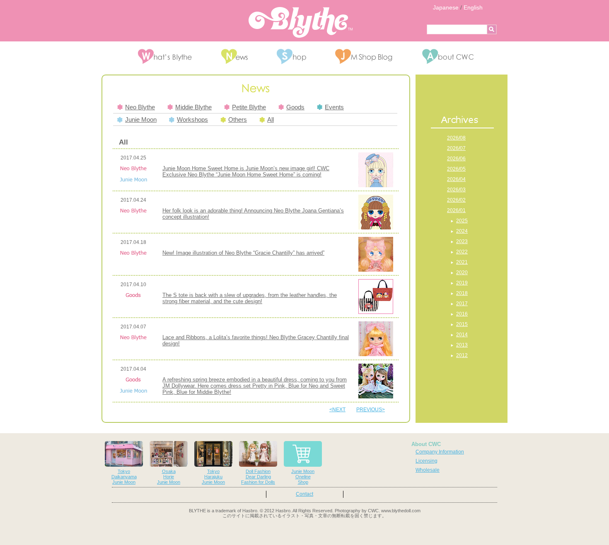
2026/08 (456, 138)
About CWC (426, 444)
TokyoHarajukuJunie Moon (213, 477)
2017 (462, 303)
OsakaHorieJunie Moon (168, 477)
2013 (462, 345)
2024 (462, 231)
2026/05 (456, 169)
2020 (462, 272)
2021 (462, 262)
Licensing (426, 461)
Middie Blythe (193, 107)
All (270, 119)
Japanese (446, 7)
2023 (462, 241)
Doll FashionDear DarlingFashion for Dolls (258, 477)
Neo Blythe (140, 107)
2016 (462, 314)
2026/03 (456, 190)
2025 (462, 221)
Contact (304, 494)
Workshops (192, 119)
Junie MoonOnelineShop (302, 477)
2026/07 (456, 148)
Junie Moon (141, 119)
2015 (462, 324)
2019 (462, 283)
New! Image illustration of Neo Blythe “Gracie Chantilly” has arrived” (243, 253)
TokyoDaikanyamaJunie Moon (124, 477)
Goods (295, 107)
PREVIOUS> (370, 409)
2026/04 (456, 179)
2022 (462, 252)
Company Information (440, 452)
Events (334, 107)
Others (237, 119)
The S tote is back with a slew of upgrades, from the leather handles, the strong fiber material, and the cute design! (249, 298)
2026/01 (456, 210)
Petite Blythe (249, 107)
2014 (462, 335)
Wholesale (428, 470)
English (473, 7)
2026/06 (456, 159)
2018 (462, 293)
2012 (462, 355)
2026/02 (456, 200)
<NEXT (337, 409)
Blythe (301, 22)
